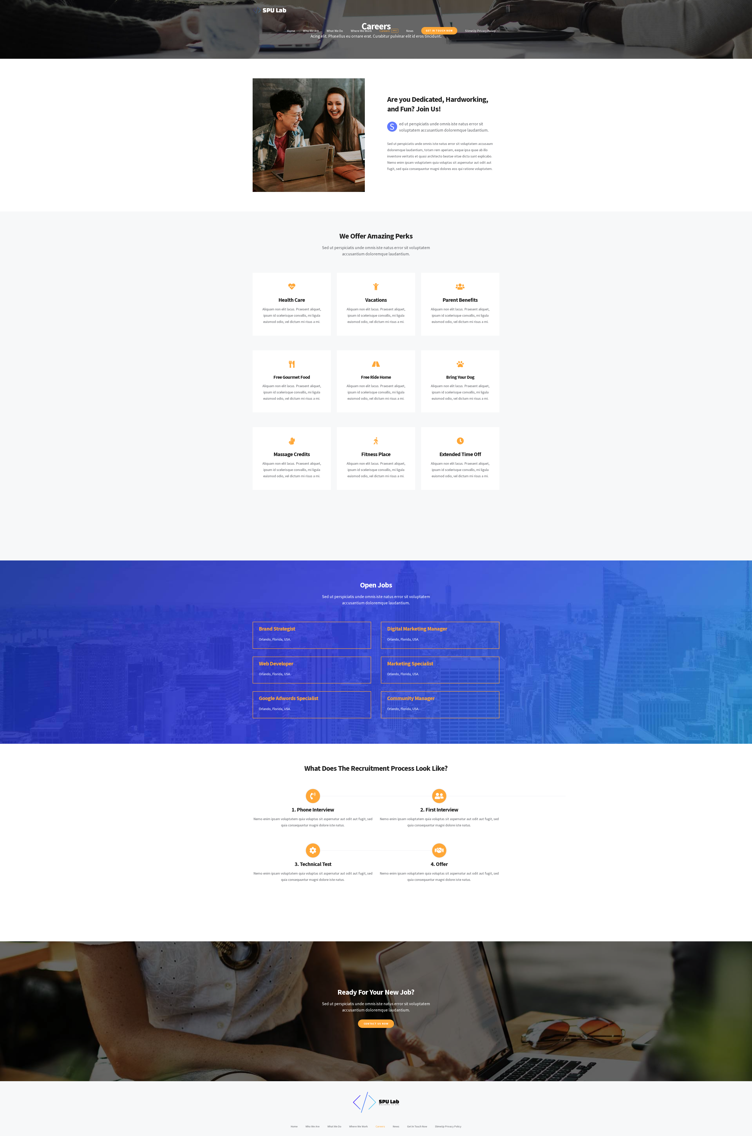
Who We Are (313, 1126)
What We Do (334, 1126)
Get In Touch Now (417, 1126)
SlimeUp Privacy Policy (448, 1126)
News (396, 1126)
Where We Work (358, 1126)
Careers (380, 1126)
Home (294, 1126)
